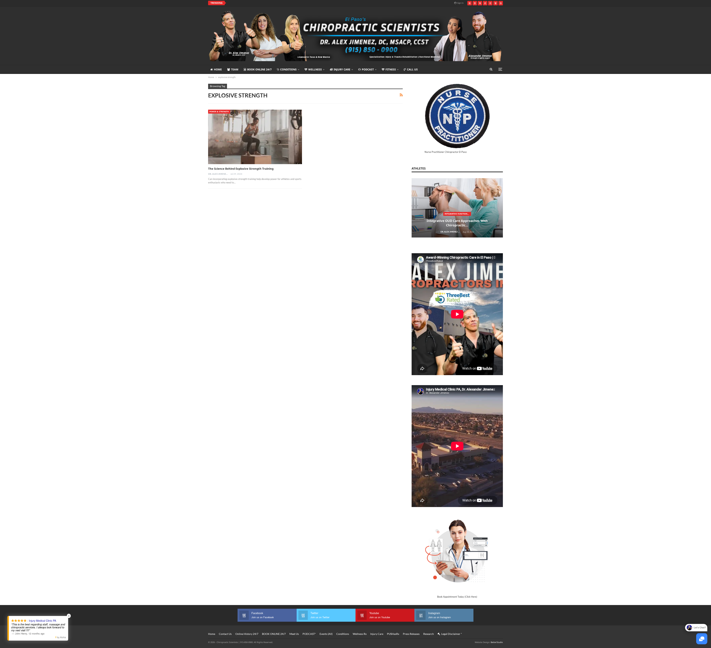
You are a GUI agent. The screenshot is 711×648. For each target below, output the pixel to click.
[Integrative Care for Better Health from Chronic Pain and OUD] (361, 460)
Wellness (315, 69)
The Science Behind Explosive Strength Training (240, 168)
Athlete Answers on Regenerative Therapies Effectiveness (269, 3)
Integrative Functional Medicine (362, 281)
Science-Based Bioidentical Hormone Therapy (362, 530)
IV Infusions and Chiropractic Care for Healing (361, 415)
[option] (361, 273)
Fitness (390, 69)
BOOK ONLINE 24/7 (259, 69)
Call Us (412, 69)
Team (234, 69)
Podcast (368, 69)
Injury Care (342, 69)
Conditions (288, 69)
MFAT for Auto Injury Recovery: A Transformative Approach (361, 349)
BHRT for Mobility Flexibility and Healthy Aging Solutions (361, 539)
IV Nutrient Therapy (361, 408)
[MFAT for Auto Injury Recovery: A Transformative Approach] (361, 334)
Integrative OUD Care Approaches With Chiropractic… (361, 288)
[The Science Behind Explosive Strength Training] (255, 137)
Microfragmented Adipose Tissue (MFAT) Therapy (362, 218)
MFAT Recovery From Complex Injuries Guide (361, 225)
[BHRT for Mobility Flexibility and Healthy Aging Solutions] (361, 524)
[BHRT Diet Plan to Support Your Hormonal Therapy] (361, 587)
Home (218, 69)
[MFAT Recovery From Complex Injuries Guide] (361, 208)
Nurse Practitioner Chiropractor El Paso (446, 151)
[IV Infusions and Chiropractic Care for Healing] (361, 397)
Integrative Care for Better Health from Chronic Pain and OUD (361, 475)
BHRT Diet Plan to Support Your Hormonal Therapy (361, 604)
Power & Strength (219, 111)
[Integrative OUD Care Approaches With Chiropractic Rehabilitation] (361, 271)
